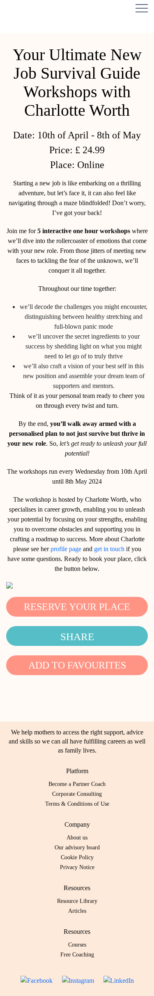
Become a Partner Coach (77, 784)
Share (77, 636)
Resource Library (77, 901)
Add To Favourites (77, 665)
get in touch (109, 548)
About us (77, 838)
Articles (77, 911)
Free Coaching (77, 955)
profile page (66, 548)
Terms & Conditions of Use (77, 804)
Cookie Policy (77, 857)
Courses (77, 945)
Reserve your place (77, 606)
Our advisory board (77, 847)
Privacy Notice (77, 867)
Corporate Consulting (77, 794)
